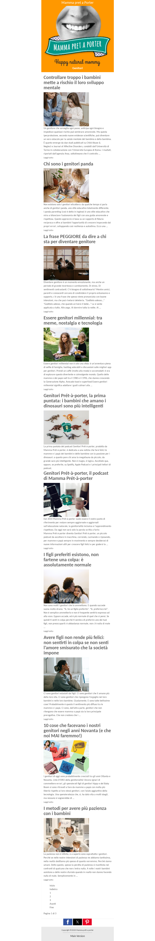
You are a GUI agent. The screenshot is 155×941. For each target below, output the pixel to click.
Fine (52, 907)
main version (77, 936)
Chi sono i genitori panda (68, 164)
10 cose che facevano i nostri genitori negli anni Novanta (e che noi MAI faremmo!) (77, 730)
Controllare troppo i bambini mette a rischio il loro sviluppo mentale (74, 82)
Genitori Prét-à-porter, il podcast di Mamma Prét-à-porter (76, 476)
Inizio (52, 886)
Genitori (77, 68)
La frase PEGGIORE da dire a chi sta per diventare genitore (75, 239)
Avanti (53, 904)
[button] (67, 922)
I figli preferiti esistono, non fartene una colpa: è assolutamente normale (71, 560)
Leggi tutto (48, 158)
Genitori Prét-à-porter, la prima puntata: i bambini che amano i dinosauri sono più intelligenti (75, 401)
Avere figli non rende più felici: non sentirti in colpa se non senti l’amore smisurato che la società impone (76, 645)
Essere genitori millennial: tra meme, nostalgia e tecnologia (73, 321)
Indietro (53, 889)
